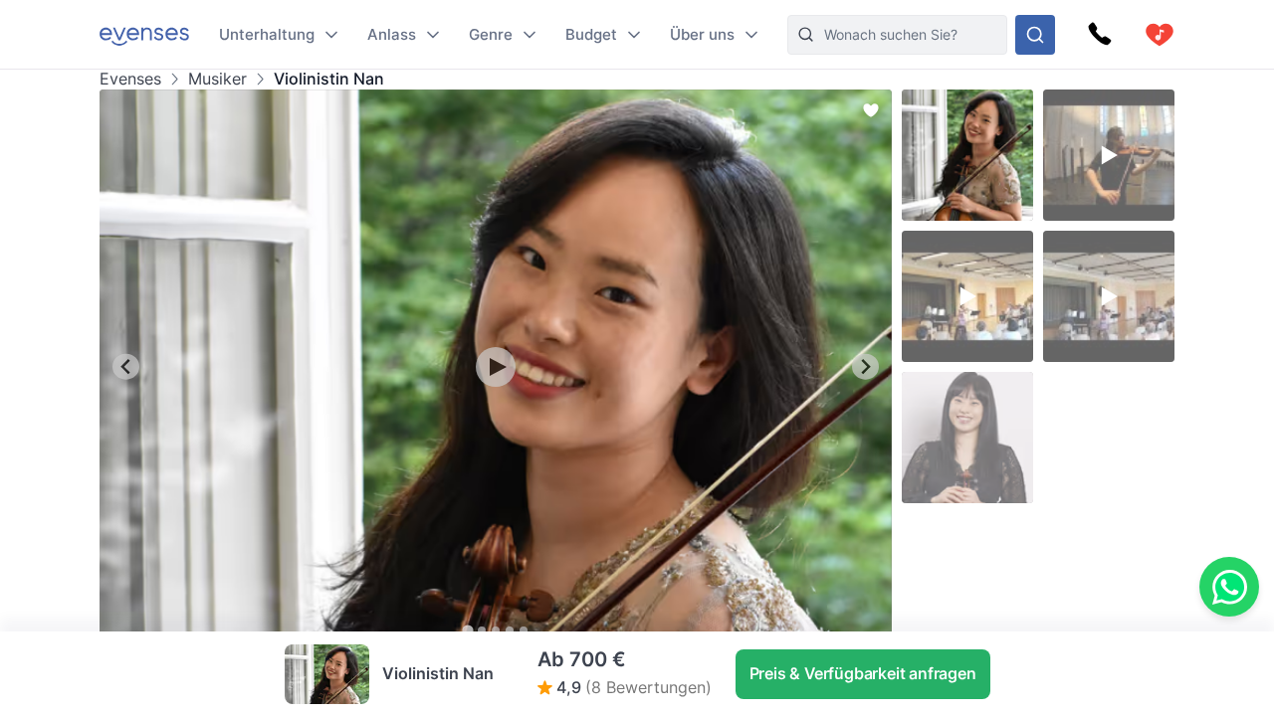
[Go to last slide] (125, 366)
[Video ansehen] (496, 367)
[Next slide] (865, 366)
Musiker (217, 79)
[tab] (467, 630)
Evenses (130, 79)
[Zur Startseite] (144, 34)
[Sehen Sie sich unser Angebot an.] (1035, 35)
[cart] (1159, 35)
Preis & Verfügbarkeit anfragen (862, 673)
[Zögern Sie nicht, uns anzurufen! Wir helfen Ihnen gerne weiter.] (1100, 35)
